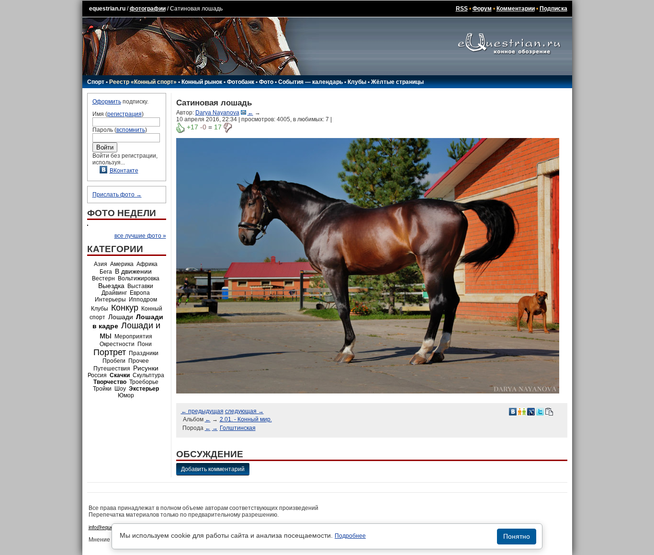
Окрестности (117, 344)
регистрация (124, 114)
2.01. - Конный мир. (246, 419)
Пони (144, 344)
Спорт (95, 82)
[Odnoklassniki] (522, 411)
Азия (100, 264)
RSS (462, 8)
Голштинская (238, 428)
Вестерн (103, 278)
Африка (147, 264)
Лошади (120, 317)
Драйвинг (114, 292)
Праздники (143, 353)
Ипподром (143, 299)
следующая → (244, 411)
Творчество (109, 382)
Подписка (553, 8)
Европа (140, 292)
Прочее (138, 361)
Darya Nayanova (217, 112)
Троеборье (143, 382)
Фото (266, 82)
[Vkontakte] (513, 411)
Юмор (126, 395)
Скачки (120, 375)
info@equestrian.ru (111, 527)
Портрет (109, 352)
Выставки (140, 286)
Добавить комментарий (213, 469)
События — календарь (310, 82)
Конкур (124, 307)
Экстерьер (144, 388)
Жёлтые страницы (397, 82)
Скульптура (148, 375)
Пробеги (113, 361)
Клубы (357, 82)
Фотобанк (240, 82)
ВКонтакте (124, 170)
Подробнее (350, 535)
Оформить (106, 101)
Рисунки (145, 368)
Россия (97, 375)
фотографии (148, 8)
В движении (133, 271)
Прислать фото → (117, 194)
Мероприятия (133, 336)
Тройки (102, 388)
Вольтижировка (138, 278)
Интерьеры (110, 299)
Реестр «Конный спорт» (143, 82)
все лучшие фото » (140, 235)
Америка (122, 264)
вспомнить (130, 130)
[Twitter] (540, 411)
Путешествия (111, 368)
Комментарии (515, 8)
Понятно (516, 536)
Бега (106, 271)
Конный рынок (201, 82)
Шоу (120, 388)
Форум (482, 8)
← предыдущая (202, 411)
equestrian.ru (107, 8)
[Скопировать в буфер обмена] (549, 411)
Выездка (111, 285)
